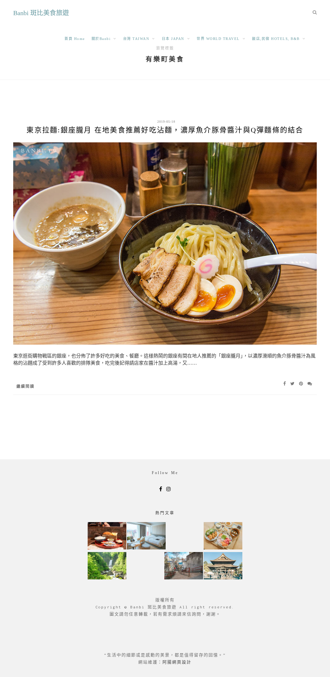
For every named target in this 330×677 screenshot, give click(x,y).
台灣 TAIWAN (136, 39)
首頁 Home (74, 39)
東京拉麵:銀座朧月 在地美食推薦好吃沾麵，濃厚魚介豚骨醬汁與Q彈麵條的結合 (164, 130)
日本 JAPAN (173, 39)
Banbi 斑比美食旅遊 (41, 12)
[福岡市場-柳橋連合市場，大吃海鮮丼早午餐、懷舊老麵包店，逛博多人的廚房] (223, 536)
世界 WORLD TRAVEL (218, 39)
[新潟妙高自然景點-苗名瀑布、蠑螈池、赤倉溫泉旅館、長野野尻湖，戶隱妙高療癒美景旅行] (107, 566)
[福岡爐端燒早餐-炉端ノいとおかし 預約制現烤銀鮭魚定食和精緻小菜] (107, 536)
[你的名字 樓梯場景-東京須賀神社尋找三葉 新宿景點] (183, 566)
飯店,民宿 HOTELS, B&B (276, 39)
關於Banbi (101, 39)
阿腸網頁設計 (176, 662)
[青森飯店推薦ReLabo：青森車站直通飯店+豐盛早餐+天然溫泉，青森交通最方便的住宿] (146, 536)
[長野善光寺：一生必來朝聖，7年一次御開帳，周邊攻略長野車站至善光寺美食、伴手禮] (223, 566)
